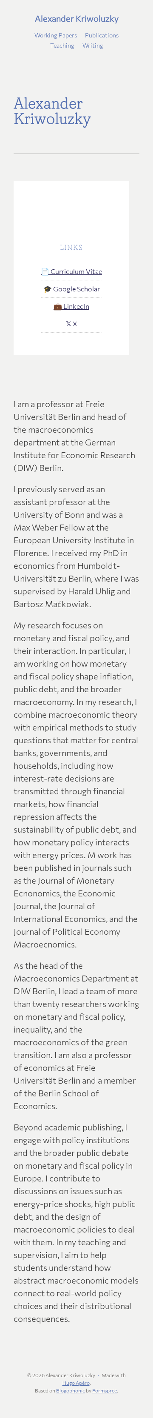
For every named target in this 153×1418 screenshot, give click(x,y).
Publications (102, 35)
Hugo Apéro (76, 1383)
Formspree (104, 1390)
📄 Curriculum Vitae (71, 271)
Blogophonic (70, 1390)
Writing (92, 45)
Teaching (62, 45)
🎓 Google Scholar (71, 289)
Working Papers (55, 35)
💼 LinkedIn (71, 306)
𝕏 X (71, 324)
